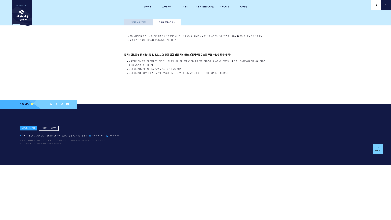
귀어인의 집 (224, 7)
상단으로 (378, 151)
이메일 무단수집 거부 (167, 22)
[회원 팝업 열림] (376, 5)
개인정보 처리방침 (138, 22)
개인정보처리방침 (28, 128)
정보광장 (244, 7)
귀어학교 (185, 7)
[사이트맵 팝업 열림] (386, 5)
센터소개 (147, 7)
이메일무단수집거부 (49, 128)
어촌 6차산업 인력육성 (205, 7)
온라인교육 (166, 7)
